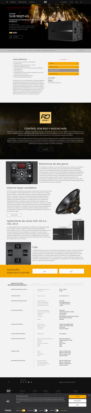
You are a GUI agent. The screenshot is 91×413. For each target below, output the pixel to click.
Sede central (76, 393)
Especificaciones (21, 50)
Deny (77, 404)
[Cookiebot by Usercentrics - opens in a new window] (8, 411)
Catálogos (35, 393)
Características (12, 50)
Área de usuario (59, 393)
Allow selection (77, 400)
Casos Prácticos (46, 393)
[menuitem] (22, 2)
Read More (14, 215)
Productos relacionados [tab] (74, 283)
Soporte (15, 37)
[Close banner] (89, 395)
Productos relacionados (48, 50)
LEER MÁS (45, 149)
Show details (63, 410)
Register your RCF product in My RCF (67, 382)
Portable (21, 393)
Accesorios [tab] (55, 283)
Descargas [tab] (36, 283)
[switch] (35, 411)
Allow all (77, 396)
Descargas (30, 50)
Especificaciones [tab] (17, 283)
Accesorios (37, 50)
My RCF (71, 2)
